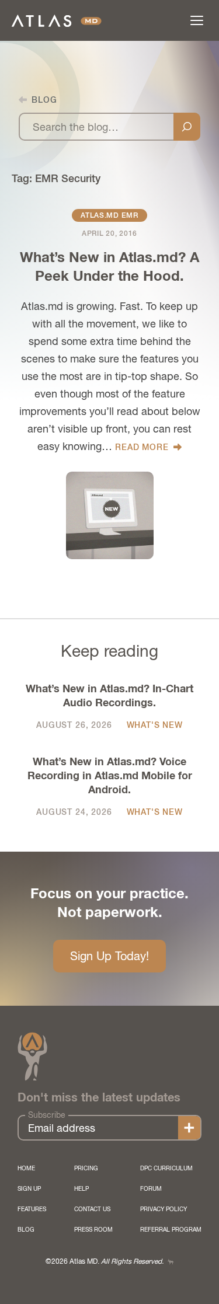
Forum (151, 1188)
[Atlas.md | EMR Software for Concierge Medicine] (57, 21)
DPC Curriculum (166, 1167)
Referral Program (170, 1229)
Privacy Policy (163, 1208)
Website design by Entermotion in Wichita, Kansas (170, 1261)
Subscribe (46, 1115)
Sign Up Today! (109, 956)
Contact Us (92, 1208)
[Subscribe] (189, 1128)
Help (81, 1188)
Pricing (86, 1167)
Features (32, 1208)
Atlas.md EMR (109, 215)
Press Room (93, 1229)
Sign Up (29, 1188)
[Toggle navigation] (196, 20)
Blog (26, 1229)
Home (26, 1167)
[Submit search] (186, 127)
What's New (155, 725)
